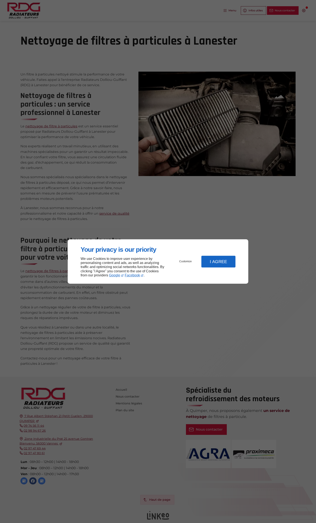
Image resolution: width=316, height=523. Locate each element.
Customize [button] (185, 261)
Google (114, 275)
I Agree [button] (218, 261)
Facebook (132, 275)
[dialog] (158, 261)
